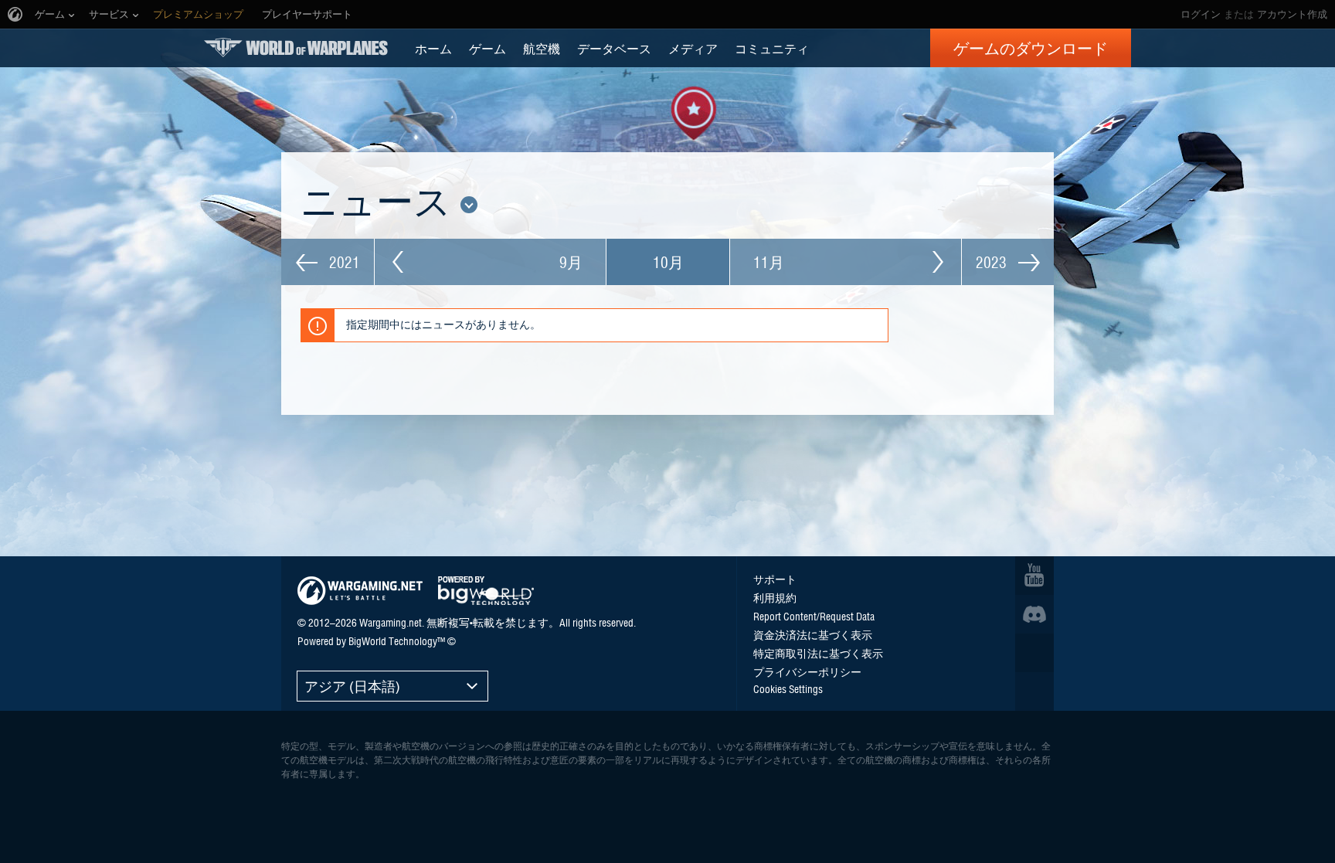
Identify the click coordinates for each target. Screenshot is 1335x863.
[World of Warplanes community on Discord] (1034, 614)
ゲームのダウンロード (1030, 48)
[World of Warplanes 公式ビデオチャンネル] (1034, 575)
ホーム (433, 47)
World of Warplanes (296, 47)
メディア (693, 47)
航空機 (541, 47)
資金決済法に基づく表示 (812, 634)
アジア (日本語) (352, 685)
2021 (342, 262)
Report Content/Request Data (814, 615)
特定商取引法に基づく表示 (818, 653)
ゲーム (487, 47)
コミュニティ (772, 47)
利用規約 (775, 597)
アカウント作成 (1292, 14)
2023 (993, 262)
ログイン (1200, 14)
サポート (775, 578)
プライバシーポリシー (807, 671)
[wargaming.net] (360, 590)
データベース (614, 47)
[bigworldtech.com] (486, 590)
